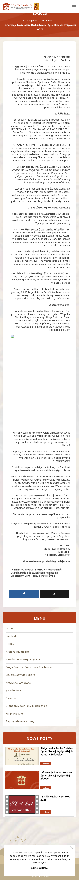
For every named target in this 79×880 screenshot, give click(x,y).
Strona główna (30, 20)
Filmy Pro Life (14, 714)
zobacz (46, 764)
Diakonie (11, 698)
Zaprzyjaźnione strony (20, 721)
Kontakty (12, 636)
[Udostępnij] (24, 594)
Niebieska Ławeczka (18, 683)
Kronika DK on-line (18, 652)
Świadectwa (13, 690)
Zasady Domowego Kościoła (23, 659)
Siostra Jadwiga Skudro (20, 675)
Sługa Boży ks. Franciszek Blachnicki (29, 667)
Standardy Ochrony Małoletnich (26, 706)
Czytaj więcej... (39, 867)
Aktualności (48, 20)
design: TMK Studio (40, 876)
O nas (9, 628)
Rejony (10, 644)
